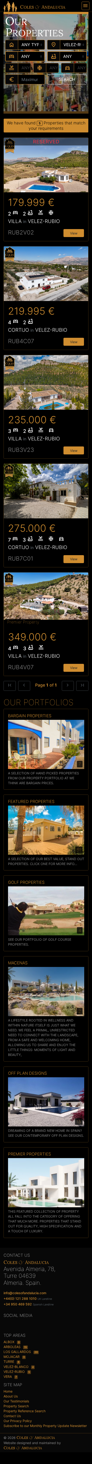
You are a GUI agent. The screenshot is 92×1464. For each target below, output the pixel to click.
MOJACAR (12, 1357)
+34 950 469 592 (18, 1304)
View (73, 233)
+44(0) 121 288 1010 (20, 1299)
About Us (11, 1396)
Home (8, 1391)
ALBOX (9, 1342)
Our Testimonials (16, 1401)
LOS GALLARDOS (18, 1352)
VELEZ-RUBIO (15, 1372)
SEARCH (67, 79)
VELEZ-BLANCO (16, 1367)
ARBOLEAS (12, 1347)
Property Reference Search (25, 1411)
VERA (8, 1377)
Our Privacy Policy (18, 1421)
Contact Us (12, 1416)
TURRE (9, 1362)
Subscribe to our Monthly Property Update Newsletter (45, 1426)
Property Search (16, 1406)
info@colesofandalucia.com (25, 1293)
